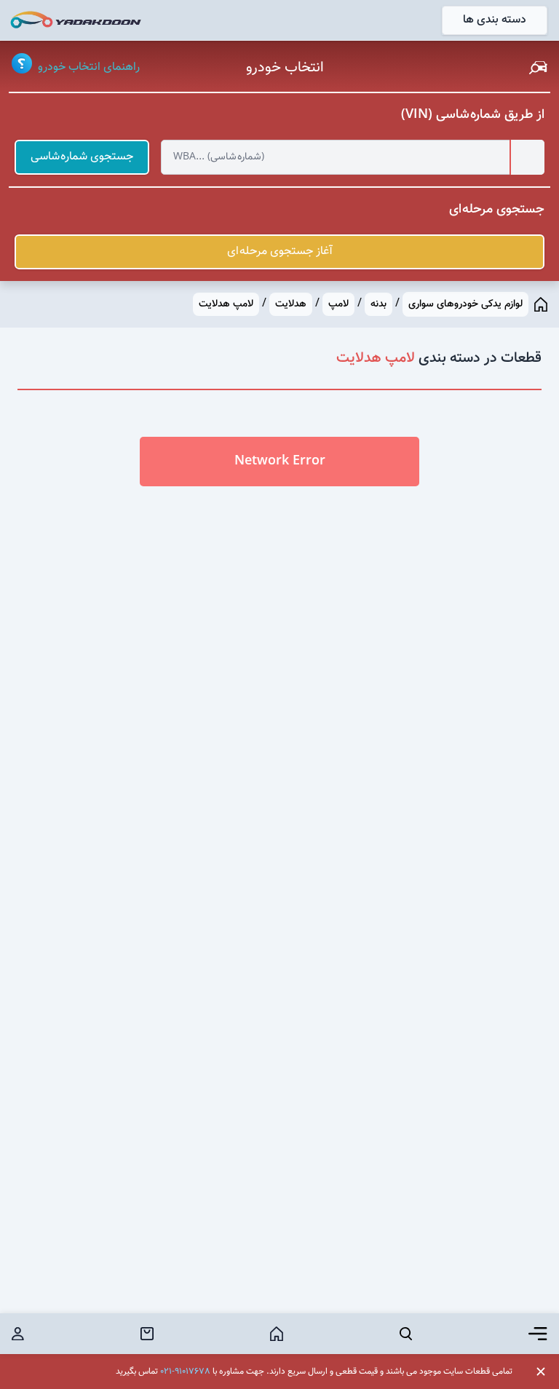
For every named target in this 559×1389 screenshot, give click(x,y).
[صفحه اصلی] (540, 304)
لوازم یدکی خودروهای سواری (465, 304)
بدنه (378, 304)
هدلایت (290, 304)
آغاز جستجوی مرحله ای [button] (280, 251)
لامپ (338, 304)
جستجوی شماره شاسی (82, 157)
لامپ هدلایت (226, 304)
